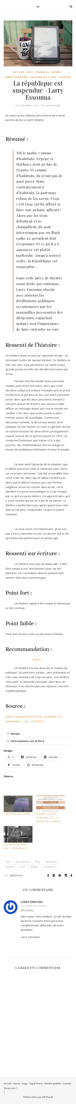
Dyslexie (10, 866)
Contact (67, 1083)
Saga (24, 1083)
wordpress (49, 866)
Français (42, 72)
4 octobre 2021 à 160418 (33, 906)
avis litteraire (22, 861)
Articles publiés (52, 1083)
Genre (16, 1083)
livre (22, 866)
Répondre (27, 910)
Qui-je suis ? (10, 1088)
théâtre (34, 866)
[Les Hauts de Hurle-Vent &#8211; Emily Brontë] (18, 834)
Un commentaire (50, 105)
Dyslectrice (16, 875)
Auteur (18, 72)
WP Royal (47, 1097)
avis (30, 72)
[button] (38, 733)
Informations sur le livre (27, 741)
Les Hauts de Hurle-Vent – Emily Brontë (15, 846)
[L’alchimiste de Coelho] (18, 804)
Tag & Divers (36, 1083)
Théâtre (65, 77)
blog (37, 861)
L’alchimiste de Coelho (17, 814)
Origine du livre (43, 77)
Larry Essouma (16, 77)
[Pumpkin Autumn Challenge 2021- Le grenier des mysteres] (50, 804)
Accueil (7, 1083)
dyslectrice (51, 861)
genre (56, 72)
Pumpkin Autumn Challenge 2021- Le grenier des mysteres (48, 817)
